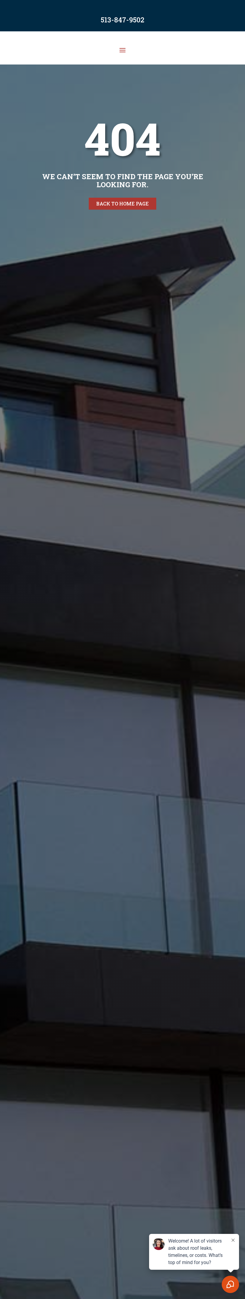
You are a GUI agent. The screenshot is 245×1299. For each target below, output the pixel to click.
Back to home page (122, 203)
